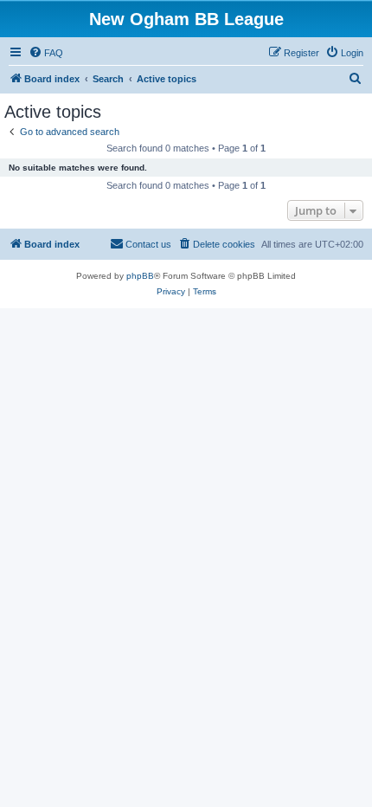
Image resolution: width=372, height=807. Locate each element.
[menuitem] (46, 52)
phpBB (140, 276)
